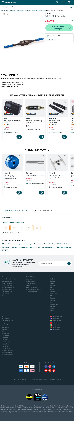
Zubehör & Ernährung (16, 10)
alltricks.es (56, 323)
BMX (3, 331)
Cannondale (54, 304)
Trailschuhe (5, 327)
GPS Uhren (5, 340)
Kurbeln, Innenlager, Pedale (43, 244)
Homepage (4, 10)
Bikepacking (5, 333)
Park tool (48, 13)
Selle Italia (53, 294)
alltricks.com (57, 320)
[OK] (69, 263)
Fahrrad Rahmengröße (33, 289)
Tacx (51, 287)
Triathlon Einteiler (7, 342)
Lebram (52, 291)
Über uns (4, 277)
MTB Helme (5, 318)
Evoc (51, 302)
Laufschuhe (5, 325)
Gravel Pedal (6, 348)
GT (51, 296)
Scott (51, 310)
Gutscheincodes (7, 291)
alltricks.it (56, 325)
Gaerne (52, 298)
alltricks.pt (56, 327)
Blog (3, 296)
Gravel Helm (5, 346)
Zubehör (5, 251)
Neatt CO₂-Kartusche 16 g (34, 121)
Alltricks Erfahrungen (8, 287)
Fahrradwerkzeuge (14, 244)
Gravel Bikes (5, 335)
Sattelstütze (5, 344)
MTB (3, 316)
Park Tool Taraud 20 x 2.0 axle (35, 175)
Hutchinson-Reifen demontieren (54, 121)
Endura (52, 281)
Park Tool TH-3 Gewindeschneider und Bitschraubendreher (11, 176)
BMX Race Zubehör (63, 244)
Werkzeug (27, 244)
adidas (52, 277)
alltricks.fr (56, 318)
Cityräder (4, 329)
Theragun (53, 285)
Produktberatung (31, 287)
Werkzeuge (42, 10)
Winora (52, 306)
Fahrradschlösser (7, 354)
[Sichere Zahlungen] (27, 368)
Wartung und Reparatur (46, 247)
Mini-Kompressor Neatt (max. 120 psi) (12, 121)
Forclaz (52, 300)
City (3, 244)
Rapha (52, 308)
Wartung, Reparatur (31, 10)
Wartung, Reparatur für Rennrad (23, 247)
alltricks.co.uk (57, 316)
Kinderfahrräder (7, 352)
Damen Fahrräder (7, 320)
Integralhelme (6, 323)
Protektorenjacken (7, 350)
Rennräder (5, 337)
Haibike (52, 279)
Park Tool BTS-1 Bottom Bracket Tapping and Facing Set (57, 176)
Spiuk (52, 289)
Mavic (52, 283)
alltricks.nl (56, 329)
